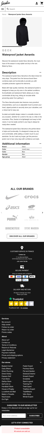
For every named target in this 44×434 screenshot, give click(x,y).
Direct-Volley (6, 373)
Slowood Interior (29, 373)
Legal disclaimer (8, 350)
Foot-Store (6, 379)
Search (12, 9)
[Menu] (2, 9)
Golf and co (6, 384)
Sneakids (26, 379)
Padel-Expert (28, 366)
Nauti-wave (6, 396)
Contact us (22, 254)
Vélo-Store (27, 394)
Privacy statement (8, 358)
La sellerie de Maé (9, 391)
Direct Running (7, 371)
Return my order (8, 329)
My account (6, 322)
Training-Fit (27, 384)
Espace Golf (6, 376)
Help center (6, 324)
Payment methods (8, 352)
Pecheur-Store (28, 368)
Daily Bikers (6, 368)
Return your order (22, 294)
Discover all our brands (22, 236)
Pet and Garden (29, 371)
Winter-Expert (28, 396)
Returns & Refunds (9, 347)
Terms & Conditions (9, 345)
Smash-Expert (28, 376)
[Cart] (42, 3)
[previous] (1, 212)
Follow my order (8, 327)
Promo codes (7, 332)
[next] (42, 212)
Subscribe (34, 415)
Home (4, 14)
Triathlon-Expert (29, 389)
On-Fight (5, 399)
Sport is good (28, 381)
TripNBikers (27, 391)
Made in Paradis (8, 394)
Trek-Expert (27, 386)
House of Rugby (8, 389)
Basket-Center (7, 366)
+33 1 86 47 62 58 (22, 261)
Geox (7, 50)
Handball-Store (7, 386)
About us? (5, 340)
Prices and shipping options (12, 355)
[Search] (8, 9)
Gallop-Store (6, 381)
